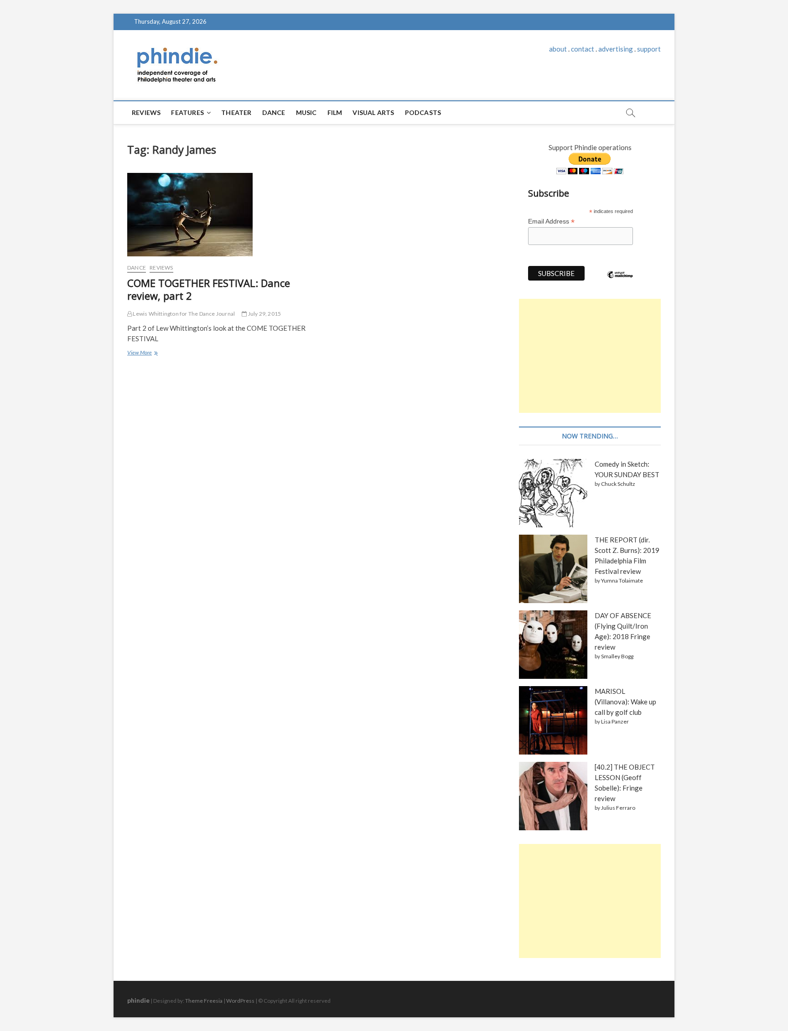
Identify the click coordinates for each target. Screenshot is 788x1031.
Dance (273, 112)
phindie (138, 1000)
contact (582, 49)
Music (306, 112)
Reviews (146, 112)
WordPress (240, 1000)
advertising (615, 49)
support (649, 49)
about (558, 49)
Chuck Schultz (618, 483)
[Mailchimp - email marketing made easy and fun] (620, 281)
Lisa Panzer (615, 721)
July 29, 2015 (264, 313)
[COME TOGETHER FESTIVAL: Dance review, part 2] (217, 214)
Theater (236, 112)
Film (334, 112)
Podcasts (423, 112)
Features (187, 112)
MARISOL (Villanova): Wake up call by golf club (625, 701)
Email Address (551, 221)
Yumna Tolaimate (622, 580)
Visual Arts (373, 112)
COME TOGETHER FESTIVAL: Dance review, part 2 (208, 289)
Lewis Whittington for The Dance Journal (183, 313)
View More (141, 353)
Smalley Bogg (617, 656)
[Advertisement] (590, 356)
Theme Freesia (204, 1000)
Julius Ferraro (618, 807)
